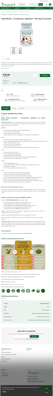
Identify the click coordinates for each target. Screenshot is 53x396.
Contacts (3, 356)
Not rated (8, 58)
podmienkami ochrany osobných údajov (32, 339)
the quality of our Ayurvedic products (16, 284)
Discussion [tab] (21, 108)
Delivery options (24, 83)
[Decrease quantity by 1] (31, 75)
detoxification (10, 163)
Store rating (4, 361)
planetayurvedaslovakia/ (4, 375)
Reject (46, 392)
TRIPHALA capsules (28, 233)
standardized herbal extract (15, 272)
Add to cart (45, 75)
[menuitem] (7, 8)
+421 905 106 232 (5, 373)
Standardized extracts (5, 189)
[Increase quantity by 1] (37, 75)
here (13, 389)
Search (41, 4)
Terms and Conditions (44, 1)
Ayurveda (4, 119)
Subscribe (34, 336)
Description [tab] (5, 108)
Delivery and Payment (6, 359)
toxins (20, 64)
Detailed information (5, 68)
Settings (4, 391)
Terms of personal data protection (8, 354)
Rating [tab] (13, 108)
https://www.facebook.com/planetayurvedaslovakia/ (2, 375)
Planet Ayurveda (5, 187)
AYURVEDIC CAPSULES (44, 303)
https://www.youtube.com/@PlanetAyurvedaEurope (7, 375)
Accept (46, 388)
